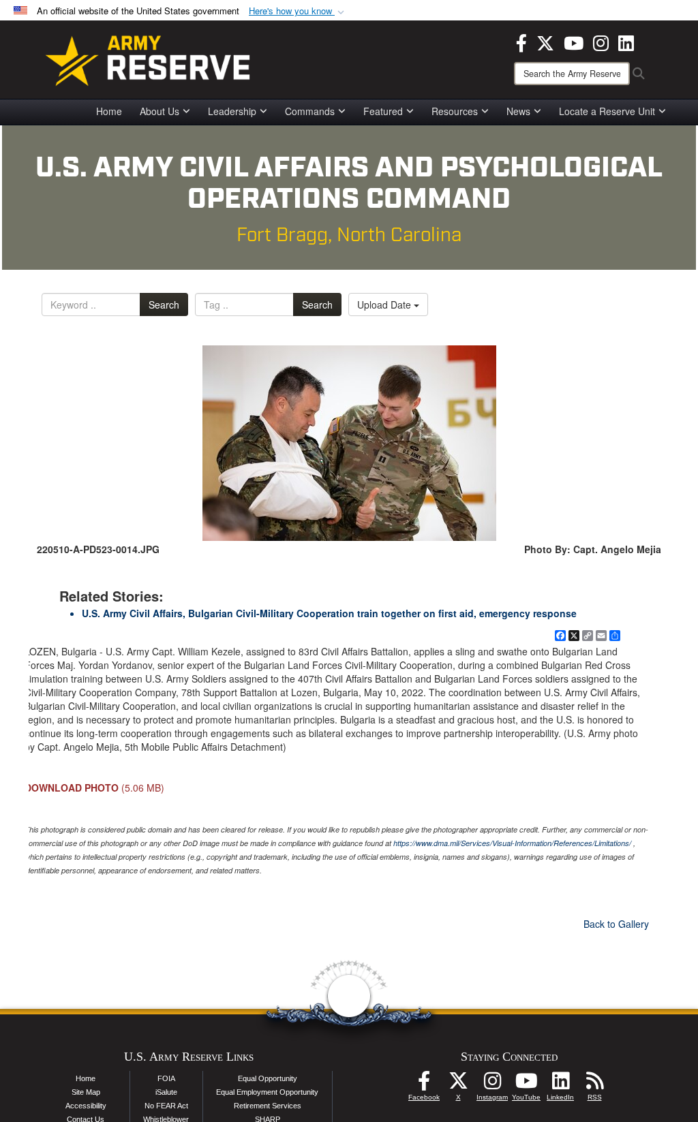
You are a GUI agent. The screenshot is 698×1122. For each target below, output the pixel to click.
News (518, 111)
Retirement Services (267, 1106)
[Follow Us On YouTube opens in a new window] (526, 1084)
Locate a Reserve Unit (607, 111)
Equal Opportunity (267, 1078)
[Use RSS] (594, 1084)
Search (164, 304)
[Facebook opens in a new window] (521, 41)
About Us (159, 111)
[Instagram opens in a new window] (601, 41)
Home (109, 111)
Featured (383, 111)
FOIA (166, 1078)
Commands (310, 111)
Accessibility (85, 1106)
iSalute (166, 1092)
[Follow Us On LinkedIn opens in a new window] (560, 1084)
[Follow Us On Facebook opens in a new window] (424, 1084)
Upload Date (385, 304)
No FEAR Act (166, 1106)
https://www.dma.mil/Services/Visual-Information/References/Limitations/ (512, 843)
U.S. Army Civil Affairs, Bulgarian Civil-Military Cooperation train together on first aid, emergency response (329, 613)
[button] (298, 11)
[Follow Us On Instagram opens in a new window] (492, 1084)
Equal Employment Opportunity (267, 1092)
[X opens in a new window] (545, 41)
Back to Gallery (616, 924)
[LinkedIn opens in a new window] (626, 41)
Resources (454, 111)
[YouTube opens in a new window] (573, 41)
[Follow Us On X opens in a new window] (458, 1084)
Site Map (86, 1092)
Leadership (232, 111)
